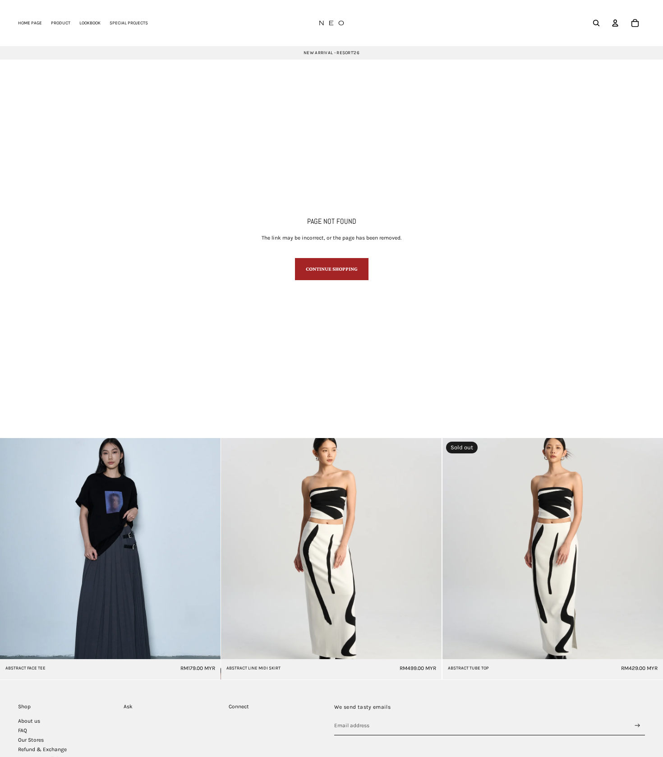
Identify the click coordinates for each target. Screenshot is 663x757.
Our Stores (31, 740)
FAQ (22, 730)
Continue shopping (332, 269)
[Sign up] (637, 725)
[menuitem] (30, 23)
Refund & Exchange (42, 749)
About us (29, 721)
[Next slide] (207, 549)
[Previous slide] (13, 549)
